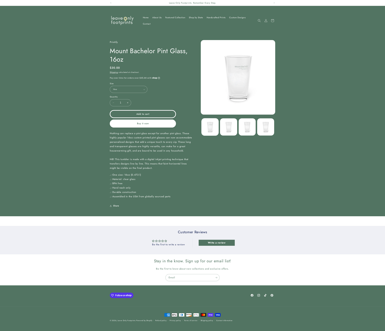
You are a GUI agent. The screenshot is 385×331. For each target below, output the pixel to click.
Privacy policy (175, 320)
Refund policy (160, 320)
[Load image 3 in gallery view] (247, 126)
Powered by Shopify (144, 320)
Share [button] (116, 205)
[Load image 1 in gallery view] (210, 126)
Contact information (224, 320)
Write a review (216, 242)
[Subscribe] (216, 277)
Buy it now (143, 123)
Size (112, 83)
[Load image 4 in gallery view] (265, 126)
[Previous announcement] (111, 3)
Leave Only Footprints (127, 320)
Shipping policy (207, 320)
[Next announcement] (274, 3)
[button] (259, 20)
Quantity (114, 96)
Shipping (114, 72)
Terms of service (190, 320)
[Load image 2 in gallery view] (228, 126)
